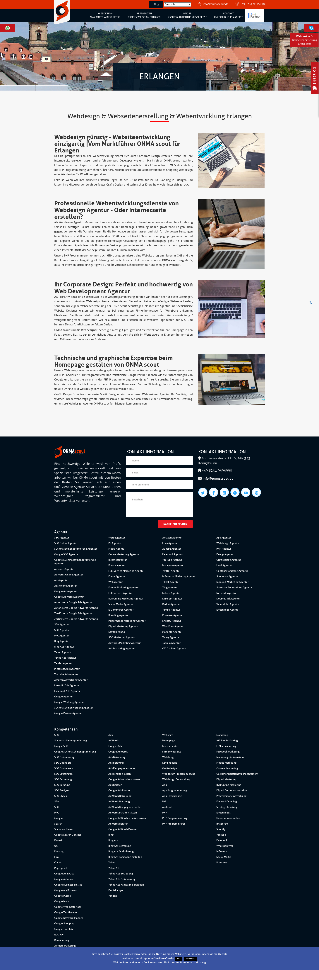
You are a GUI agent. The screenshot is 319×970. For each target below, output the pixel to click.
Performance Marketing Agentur (126, 620)
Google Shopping (64, 923)
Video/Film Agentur (227, 604)
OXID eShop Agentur (174, 648)
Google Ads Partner (119, 790)
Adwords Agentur (64, 569)
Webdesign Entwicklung (176, 779)
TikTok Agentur (170, 582)
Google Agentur (63, 696)
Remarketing (61, 940)
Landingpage (169, 762)
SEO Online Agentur (65, 543)
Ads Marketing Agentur (121, 648)
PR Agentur (114, 543)
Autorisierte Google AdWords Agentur (76, 607)
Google (58, 818)
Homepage (168, 740)
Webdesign (168, 757)
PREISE (187, 15)
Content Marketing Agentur (232, 571)
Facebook (221, 840)
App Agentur (223, 537)
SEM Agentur (61, 630)
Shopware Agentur (227, 576)
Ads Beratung (116, 762)
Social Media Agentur (120, 604)
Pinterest (221, 862)
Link (56, 857)
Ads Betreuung (116, 757)
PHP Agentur (223, 548)
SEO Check (60, 796)
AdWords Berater (118, 823)
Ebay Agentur (170, 543)
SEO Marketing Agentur (121, 637)
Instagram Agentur (173, 565)
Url (56, 845)
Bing (111, 834)
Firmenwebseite (171, 751)
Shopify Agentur (171, 620)
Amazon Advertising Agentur (71, 680)
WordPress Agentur (173, 626)
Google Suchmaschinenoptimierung (75, 751)
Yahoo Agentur (62, 652)
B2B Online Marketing (228, 784)
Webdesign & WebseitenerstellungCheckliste (304, 40)
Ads (110, 735)
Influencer (222, 851)
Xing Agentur (170, 587)
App (164, 784)
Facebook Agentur (172, 554)
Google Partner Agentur (68, 713)
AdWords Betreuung (119, 796)
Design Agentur (225, 554)
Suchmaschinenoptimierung (70, 740)
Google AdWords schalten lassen (127, 818)
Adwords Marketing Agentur (124, 643)
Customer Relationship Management (237, 773)
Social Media (223, 857)
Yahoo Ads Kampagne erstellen (126, 884)
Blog (156, 4)
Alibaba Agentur (171, 548)
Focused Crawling (226, 801)
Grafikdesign (169, 768)
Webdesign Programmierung (178, 773)
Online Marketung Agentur (123, 554)
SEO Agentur (61, 537)
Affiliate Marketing (65, 945)
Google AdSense (63, 879)
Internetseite (169, 746)
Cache (57, 862)
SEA (56, 801)
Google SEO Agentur (66, 554)
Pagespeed (60, 868)
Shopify (220, 829)
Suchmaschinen (63, 829)
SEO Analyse (61, 790)
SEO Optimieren (63, 768)
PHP (164, 812)
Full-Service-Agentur (120, 593)
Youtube (221, 834)
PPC (56, 812)
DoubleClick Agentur (228, 598)
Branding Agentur (118, 615)
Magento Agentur (172, 631)
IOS (164, 801)
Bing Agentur (61, 641)
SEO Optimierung (64, 757)
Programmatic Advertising (231, 796)
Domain (58, 840)
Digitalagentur (116, 631)
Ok (178, 958)
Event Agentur (116, 576)
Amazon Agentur (172, 537)
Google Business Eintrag (68, 884)
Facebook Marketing (228, 751)
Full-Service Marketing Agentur (126, 571)
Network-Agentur (226, 593)
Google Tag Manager (66, 912)
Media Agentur (116, 548)
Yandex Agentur (63, 663)
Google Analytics (64, 873)
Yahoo (111, 862)
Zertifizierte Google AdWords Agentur (76, 619)
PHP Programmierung (174, 818)
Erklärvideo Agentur (227, 609)
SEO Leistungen (63, 773)
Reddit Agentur (171, 604)
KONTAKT (228, 15)
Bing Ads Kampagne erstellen (125, 857)
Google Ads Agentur (66, 591)
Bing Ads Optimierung (121, 851)
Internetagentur (117, 559)
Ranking (59, 851)
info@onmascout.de (215, 4)
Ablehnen (190, 958)
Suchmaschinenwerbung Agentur (73, 707)
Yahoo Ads (114, 868)
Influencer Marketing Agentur (179, 576)
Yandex (112, 895)
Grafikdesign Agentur (228, 559)
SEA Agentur (61, 624)
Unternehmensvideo (228, 818)
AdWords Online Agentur (68, 574)
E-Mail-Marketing (226, 746)
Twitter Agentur (171, 571)
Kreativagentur (117, 565)
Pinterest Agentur (172, 615)
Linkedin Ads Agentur (66, 685)
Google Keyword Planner (68, 918)
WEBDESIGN (105, 15)
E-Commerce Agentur (120, 609)
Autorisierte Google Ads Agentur (73, 602)
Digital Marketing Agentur (123, 626)
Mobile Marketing (226, 762)
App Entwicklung (172, 796)
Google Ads (115, 746)
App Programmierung (174, 790)
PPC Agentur (61, 635)
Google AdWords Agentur (69, 596)
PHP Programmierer (173, 823)
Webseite (167, 735)
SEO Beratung (62, 784)
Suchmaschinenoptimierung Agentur (75, 548)
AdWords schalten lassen (122, 812)
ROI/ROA (59, 934)
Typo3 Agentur (170, 637)
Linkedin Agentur (172, 598)
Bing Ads (113, 840)
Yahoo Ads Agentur (65, 657)
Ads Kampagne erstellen (122, 768)
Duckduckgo (115, 890)
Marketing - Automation (230, 757)
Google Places (62, 895)
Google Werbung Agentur (69, 702)
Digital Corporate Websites (231, 790)
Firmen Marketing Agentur (123, 587)
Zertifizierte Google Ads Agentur (73, 613)
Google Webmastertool (67, 906)
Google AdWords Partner (122, 829)
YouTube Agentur (172, 559)
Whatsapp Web (225, 845)
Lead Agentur (224, 565)
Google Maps (61, 901)
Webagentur (115, 582)
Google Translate (64, 929)
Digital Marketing (226, 779)
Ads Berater (115, 784)
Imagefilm (222, 823)
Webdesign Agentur (227, 543)
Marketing (222, 735)
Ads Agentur (61, 580)
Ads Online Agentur (65, 585)
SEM (56, 807)
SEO (56, 735)
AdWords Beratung (119, 801)
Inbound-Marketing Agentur (232, 582)
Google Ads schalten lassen (124, 779)
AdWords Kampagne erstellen (125, 807)
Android (166, 807)
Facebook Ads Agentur (67, 691)
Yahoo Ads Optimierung (122, 879)
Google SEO (61, 746)
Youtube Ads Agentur (66, 674)
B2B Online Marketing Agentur (125, 598)
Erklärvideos (223, 812)
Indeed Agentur (171, 593)
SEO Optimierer (63, 762)
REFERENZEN (144, 15)
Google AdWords (118, 751)
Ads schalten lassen (119, 773)
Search (58, 823)
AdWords (113, 740)
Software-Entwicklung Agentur (234, 587)
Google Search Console (67, 834)
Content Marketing (227, 768)
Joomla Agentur (171, 643)
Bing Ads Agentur (64, 646)
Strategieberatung (227, 807)
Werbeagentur (116, 537)
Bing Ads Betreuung (119, 845)
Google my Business (65, 890)
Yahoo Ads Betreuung (120, 873)
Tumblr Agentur (171, 609)
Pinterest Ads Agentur (67, 668)
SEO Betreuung (63, 779)
